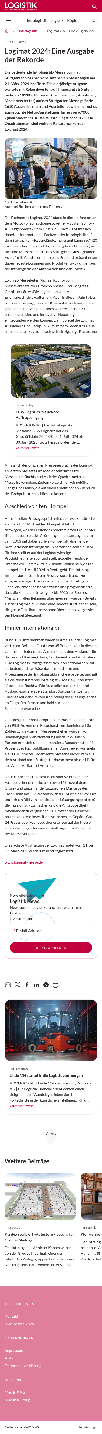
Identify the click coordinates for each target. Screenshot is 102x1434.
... (94, 20)
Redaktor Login (87, 1427)
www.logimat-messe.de (24, 862)
